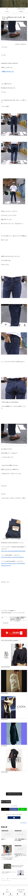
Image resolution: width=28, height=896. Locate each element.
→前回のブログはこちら (7, 71)
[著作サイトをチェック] (14, 817)
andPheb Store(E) (20, 889)
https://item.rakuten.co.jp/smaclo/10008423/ (12, 557)
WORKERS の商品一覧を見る (14, 793)
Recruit (7, 891)
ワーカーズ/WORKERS (6, 801)
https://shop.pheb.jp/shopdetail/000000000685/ (13, 551)
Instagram (21, 891)
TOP (7, 889)
